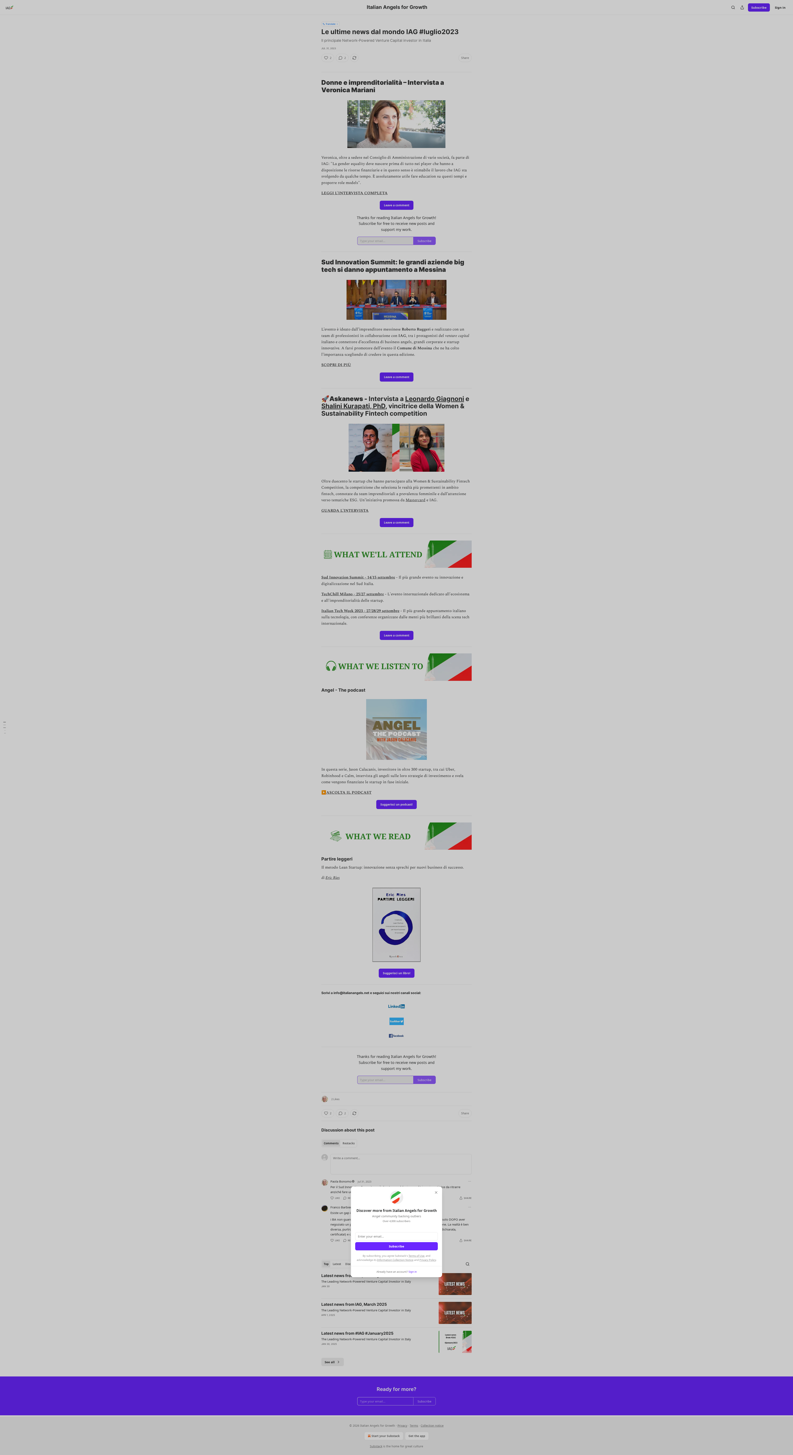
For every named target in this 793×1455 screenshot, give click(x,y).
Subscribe (396, 1246)
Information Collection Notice (395, 1260)
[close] (436, 1192)
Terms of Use (416, 1256)
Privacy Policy (427, 1260)
